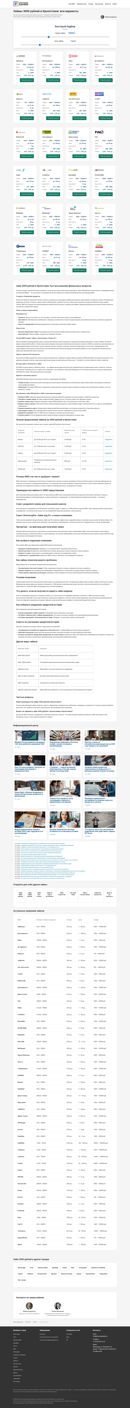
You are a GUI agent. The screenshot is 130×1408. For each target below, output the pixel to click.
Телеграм (69, 1334)
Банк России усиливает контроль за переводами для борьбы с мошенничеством (30, 769)
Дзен (67, 1337)
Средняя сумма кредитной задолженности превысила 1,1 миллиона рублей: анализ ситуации (99, 769)
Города (90, 4)
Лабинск (30, 1274)
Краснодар (21, 1267)
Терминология (81, 4)
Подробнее (108, 439)
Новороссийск (43, 1267)
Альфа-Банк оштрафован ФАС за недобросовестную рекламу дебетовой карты (43, 843)
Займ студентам (61, 893)
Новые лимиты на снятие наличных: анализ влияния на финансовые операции (42, 849)
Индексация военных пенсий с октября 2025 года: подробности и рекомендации (29, 831)
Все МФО (72, 4)
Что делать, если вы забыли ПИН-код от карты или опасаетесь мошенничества (42, 878)
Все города (22, 1280)
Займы (35, 1322)
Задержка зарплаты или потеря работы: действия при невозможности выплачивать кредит (46, 863)
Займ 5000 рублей (20, 894)
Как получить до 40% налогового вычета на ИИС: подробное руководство (41, 852)
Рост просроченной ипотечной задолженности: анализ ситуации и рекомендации (43, 858)
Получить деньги (27, 80)
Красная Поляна (66, 1274)
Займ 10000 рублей (29, 894)
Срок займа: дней (65, 41)
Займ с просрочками (85, 893)
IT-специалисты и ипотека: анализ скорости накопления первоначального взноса (43, 861)
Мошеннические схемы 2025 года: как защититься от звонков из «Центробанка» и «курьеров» (46, 876)
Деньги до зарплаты (109, 894)
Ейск (72, 1267)
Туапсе (20, 1274)
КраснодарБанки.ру (18, 1322)
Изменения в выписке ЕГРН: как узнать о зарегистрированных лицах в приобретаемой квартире (47, 845)
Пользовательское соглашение (49, 1337)
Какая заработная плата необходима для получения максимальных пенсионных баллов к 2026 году (48, 873)
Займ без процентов (98, 893)
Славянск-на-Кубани (98, 1267)
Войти (115, 4)
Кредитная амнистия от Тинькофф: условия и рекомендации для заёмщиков (41, 856)
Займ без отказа (39, 894)
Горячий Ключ (90, 1274)
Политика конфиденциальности (49, 1340)
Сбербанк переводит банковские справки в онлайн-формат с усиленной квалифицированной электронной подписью (53, 871)
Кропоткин (28, 1322)
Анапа (65, 1267)
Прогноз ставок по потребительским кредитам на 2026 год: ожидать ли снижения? (100, 744)
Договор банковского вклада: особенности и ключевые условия (64, 830)
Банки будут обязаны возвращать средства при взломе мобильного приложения (29, 794)
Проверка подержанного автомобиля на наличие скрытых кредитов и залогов (99, 800)
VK (67, 1340)
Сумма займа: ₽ (65, 33)
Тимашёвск (103, 1274)
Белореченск (42, 1274)
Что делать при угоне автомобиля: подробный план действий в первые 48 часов (100, 831)
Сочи (31, 1267)
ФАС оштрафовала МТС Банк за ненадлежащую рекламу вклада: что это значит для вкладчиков (47, 874)
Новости (108, 4)
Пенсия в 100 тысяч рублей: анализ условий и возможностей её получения (41, 850)
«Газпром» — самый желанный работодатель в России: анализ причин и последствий (63, 769)
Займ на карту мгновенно (49, 894)
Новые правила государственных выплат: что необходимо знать (39, 865)
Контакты (42, 1334)
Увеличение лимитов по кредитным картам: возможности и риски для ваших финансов (45, 869)
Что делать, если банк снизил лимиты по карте (34, 854)
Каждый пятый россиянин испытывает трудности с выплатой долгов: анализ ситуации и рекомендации (49, 860)
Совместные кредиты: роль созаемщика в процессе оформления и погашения (61, 800)
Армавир (55, 1267)
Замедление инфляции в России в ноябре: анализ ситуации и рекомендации (64, 744)
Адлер (79, 1274)
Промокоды (99, 4)
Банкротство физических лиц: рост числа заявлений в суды (37, 867)
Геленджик (83, 1267)
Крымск (54, 1274)
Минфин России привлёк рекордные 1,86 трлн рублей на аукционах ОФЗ (30, 743)
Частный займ (73, 893)
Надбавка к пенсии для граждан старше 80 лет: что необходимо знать (40, 847)
